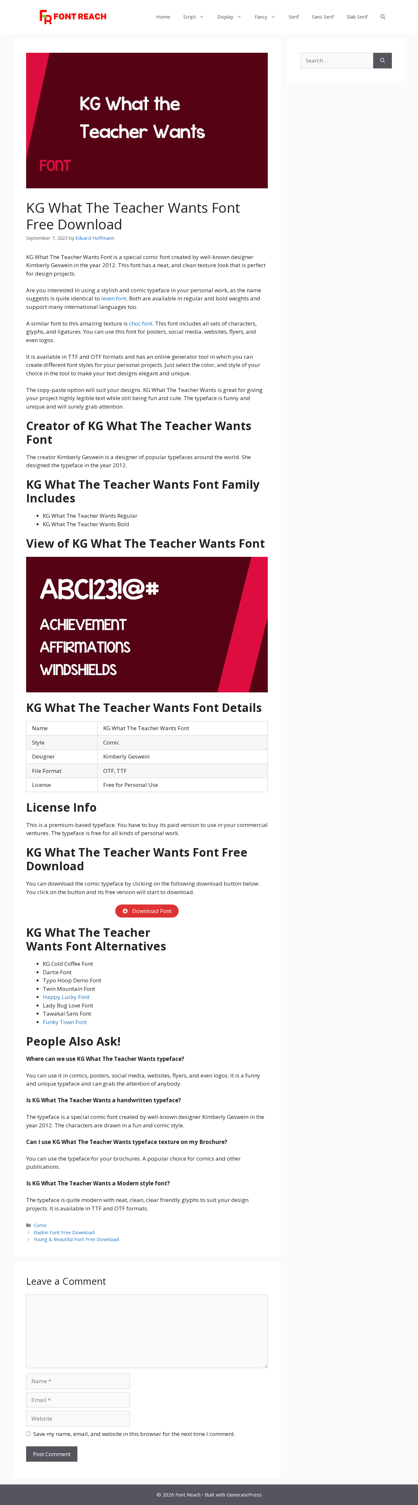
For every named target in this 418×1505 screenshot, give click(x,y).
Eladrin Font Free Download (64, 1232)
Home (163, 16)
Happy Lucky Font (66, 997)
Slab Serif (357, 16)
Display (225, 16)
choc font (141, 323)
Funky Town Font (65, 1022)
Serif (294, 16)
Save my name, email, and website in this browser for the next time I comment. (134, 1434)
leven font (113, 298)
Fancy (261, 16)
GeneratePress (244, 1494)
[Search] (382, 60)
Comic (40, 1225)
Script (189, 16)
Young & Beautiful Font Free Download (76, 1239)
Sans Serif (323, 16)
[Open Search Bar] (383, 16)
